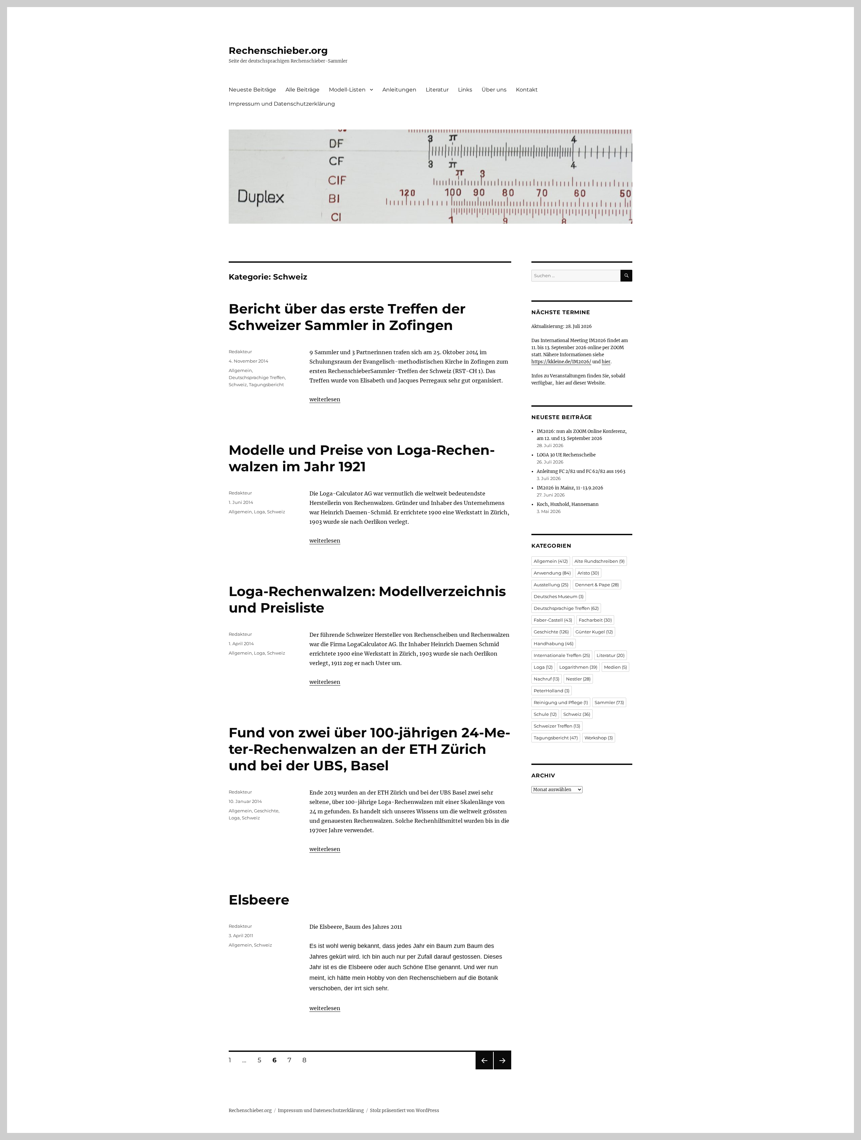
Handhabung (553, 643)
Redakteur (240, 351)
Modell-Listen (347, 89)
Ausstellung (551, 584)
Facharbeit (595, 620)
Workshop (599, 737)
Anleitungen (399, 89)
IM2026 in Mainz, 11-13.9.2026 (570, 488)
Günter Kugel (594, 631)
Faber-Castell (553, 620)
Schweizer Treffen (557, 726)
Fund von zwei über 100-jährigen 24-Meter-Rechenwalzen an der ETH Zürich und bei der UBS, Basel (369, 749)
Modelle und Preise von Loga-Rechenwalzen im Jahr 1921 (362, 458)
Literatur (437, 89)
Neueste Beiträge (252, 89)
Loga (259, 511)
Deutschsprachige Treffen (257, 377)
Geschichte (266, 810)
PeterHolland (551, 690)
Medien (615, 667)
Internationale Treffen (562, 655)
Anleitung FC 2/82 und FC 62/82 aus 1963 (581, 471)
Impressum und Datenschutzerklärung (282, 104)
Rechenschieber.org (278, 50)
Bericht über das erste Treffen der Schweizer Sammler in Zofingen (347, 316)
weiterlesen (324, 399)
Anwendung (552, 573)
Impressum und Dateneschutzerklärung (321, 1110)
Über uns (494, 89)
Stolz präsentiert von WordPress (404, 1110)
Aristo (588, 573)
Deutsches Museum (559, 596)
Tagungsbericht (266, 384)
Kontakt (527, 89)
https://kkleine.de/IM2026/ (561, 362)
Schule (545, 714)
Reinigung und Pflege (561, 702)
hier (606, 362)
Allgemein (240, 370)
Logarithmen (578, 667)
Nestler (578, 679)
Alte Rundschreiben (599, 561)
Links (465, 89)
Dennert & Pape (597, 584)
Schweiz (238, 384)
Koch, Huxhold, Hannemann (568, 504)
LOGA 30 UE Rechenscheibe (566, 455)
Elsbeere (259, 899)
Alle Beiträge (303, 89)
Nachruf (546, 679)
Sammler (609, 702)
